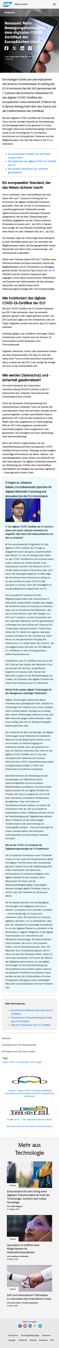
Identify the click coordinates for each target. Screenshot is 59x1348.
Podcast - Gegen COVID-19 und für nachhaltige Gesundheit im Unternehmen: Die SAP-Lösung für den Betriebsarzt (29, 1093)
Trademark (22, 1340)
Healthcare (24, 1062)
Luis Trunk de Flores (24, 57)
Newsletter (43, 1340)
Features (10, 12)
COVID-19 (13, 1062)
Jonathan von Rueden (19, 1256)
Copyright (11, 1340)
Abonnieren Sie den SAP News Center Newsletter (30, 1126)
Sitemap (33, 1340)
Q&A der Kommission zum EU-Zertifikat (30, 1025)
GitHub (51, 270)
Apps (5, 1062)
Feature (8, 57)
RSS (51, 1340)
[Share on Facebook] (6, 49)
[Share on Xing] (30, 49)
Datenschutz (13, 1335)
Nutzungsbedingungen (30, 1335)
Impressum (46, 1335)
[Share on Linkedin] (22, 49)
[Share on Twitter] (14, 49)
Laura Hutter (15, 1303)
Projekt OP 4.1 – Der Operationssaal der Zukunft (29, 1119)
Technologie (36, 1062)
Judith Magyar (16, 1206)
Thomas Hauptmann (29, 1303)
